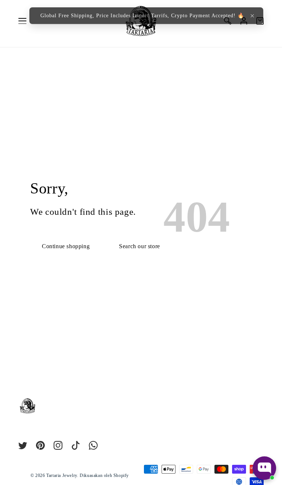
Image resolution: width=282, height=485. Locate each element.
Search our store (139, 246)
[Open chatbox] (264, 468)
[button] (252, 16)
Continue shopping (66, 246)
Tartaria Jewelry (61, 475)
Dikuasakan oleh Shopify (104, 475)
